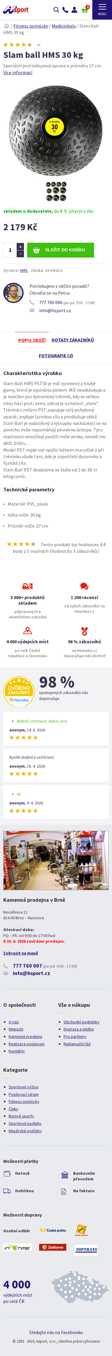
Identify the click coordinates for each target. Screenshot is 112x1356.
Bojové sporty (21, 1116)
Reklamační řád (77, 1044)
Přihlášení (74, 10)
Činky (13, 1109)
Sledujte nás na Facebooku (56, 1332)
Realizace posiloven (27, 1044)
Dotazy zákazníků (73, 340)
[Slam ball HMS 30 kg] (56, 178)
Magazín (16, 1029)
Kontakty (17, 1051)
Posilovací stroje (24, 1094)
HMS (24, 270)
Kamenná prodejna (25, 1036)
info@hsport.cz (55, 310)
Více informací (17, 72)
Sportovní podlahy (25, 1123)
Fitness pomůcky (30, 26)
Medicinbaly (64, 26)
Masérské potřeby (25, 1130)
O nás (14, 1022)
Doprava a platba (79, 1029)
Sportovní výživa (23, 1087)
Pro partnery (75, 1036)
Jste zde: (6, 26)
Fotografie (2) (56, 355)
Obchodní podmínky (81, 1022)
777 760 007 (27, 965)
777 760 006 (50, 302)
